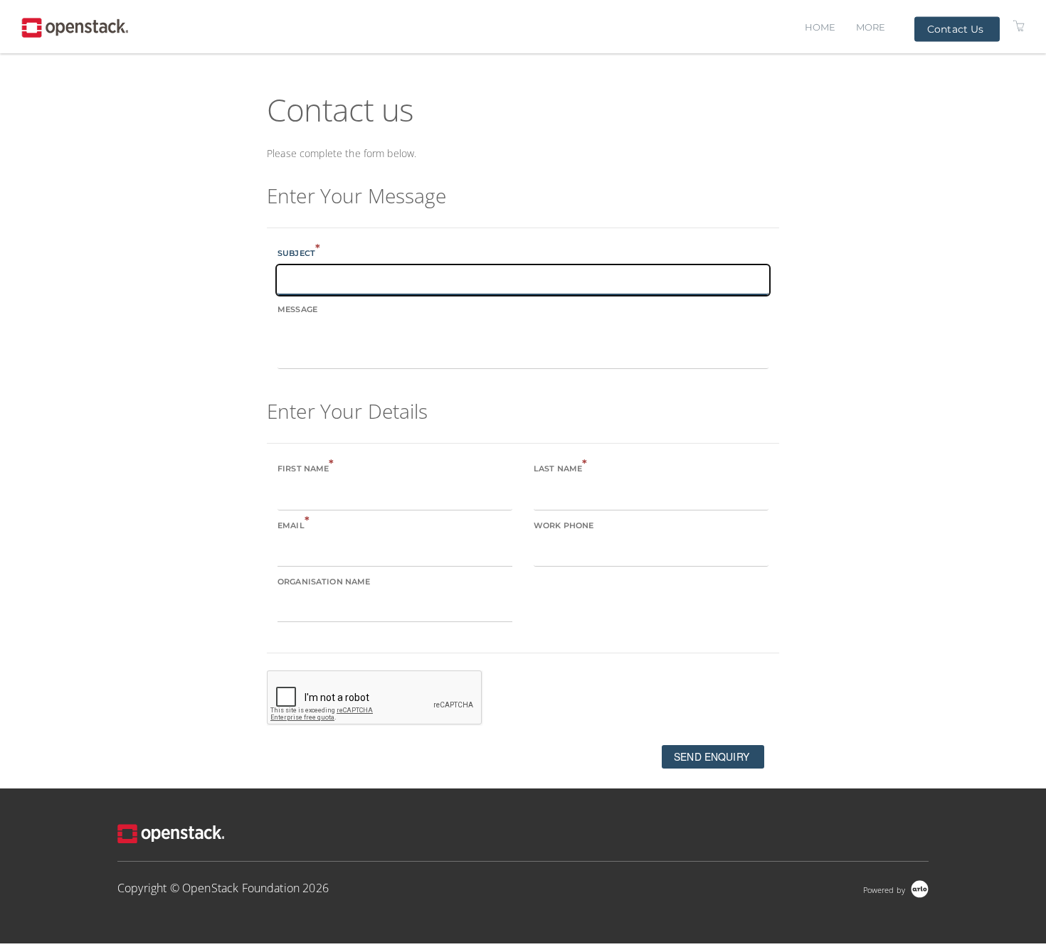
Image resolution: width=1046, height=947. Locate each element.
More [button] (871, 27)
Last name (560, 467)
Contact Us (955, 28)
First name (306, 467)
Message (297, 309)
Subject (299, 252)
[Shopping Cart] (1019, 25)
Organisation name (324, 582)
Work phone (563, 525)
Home (820, 27)
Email (294, 524)
